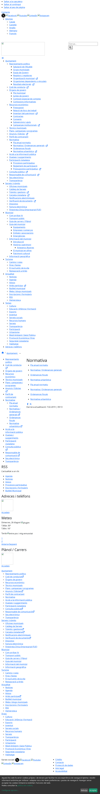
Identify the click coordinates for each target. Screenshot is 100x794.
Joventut (9, 725)
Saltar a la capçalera (13, 1)
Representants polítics (15, 573)
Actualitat (5, 684)
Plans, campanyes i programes (19, 588)
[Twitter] (3, 15)
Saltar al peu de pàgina (14, 7)
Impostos (9, 641)
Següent (13, 544)
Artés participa (12, 696)
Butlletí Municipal (13, 490)
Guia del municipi (13, 661)
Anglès (12, 27)
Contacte (5, 12)
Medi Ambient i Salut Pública (18, 746)
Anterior (5, 544)
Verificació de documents (17, 638)
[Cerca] (70, 47)
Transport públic (13, 655)
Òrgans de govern (13, 371)
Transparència (12, 461)
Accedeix (5, 512)
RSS (7, 708)
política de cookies (24, 785)
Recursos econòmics (14, 582)
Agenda (8, 476)
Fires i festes (11, 676)
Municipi (5, 649)
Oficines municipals (14, 623)
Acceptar (93, 790)
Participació (10, 740)
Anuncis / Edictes (13, 591)
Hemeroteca (11, 711)
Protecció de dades (64, 765)
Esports (8, 722)
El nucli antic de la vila (15, 678)
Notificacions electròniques (18, 635)
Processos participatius (16, 485)
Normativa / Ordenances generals (15, 411)
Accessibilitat (61, 771)
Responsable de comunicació (18, 611)
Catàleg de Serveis (13, 626)
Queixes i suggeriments (16, 603)
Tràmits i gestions (13, 629)
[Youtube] (22, 15)
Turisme (5, 670)
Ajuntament (12, 353)
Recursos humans (13, 731)
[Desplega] (20, 353)
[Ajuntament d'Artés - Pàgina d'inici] (23, 48)
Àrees (4, 713)
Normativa (10, 400)
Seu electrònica (12, 458)
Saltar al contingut (12, 4)
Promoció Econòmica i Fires (18, 748)
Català (12, 22)
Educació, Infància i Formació (18, 719)
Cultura (8, 716)
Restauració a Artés (14, 681)
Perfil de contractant (14, 594)
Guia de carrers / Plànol (16, 658)
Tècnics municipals (14, 379)
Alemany (13, 30)
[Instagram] (43, 15)
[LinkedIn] (32, 15)
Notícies (9, 479)
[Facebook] (11, 15)
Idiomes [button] (9, 19)
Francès (12, 33)
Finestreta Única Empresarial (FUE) (21, 646)
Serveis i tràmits (8, 620)
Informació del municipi (16, 664)
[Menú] (2, 58)
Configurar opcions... (10, 790)
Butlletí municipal (13, 699)
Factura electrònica (14, 643)
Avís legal (59, 768)
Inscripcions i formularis (16, 487)
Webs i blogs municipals (16, 702)
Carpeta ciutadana (13, 632)
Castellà (12, 24)
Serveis (8, 734)
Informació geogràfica (15, 667)
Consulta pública (13, 608)
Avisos (8, 482)
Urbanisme (10, 743)
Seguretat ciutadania (15, 751)
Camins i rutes (12, 673)
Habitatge (10, 754)
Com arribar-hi (12, 652)
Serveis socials (12, 728)
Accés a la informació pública (18, 600)
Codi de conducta (13, 576)
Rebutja (84, 790)
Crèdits (58, 759)
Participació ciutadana (15, 605)
